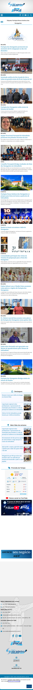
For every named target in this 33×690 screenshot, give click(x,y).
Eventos (3, 191)
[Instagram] (23, 15)
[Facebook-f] (20, 15)
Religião (3, 44)
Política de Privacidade (14, 681)
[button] (1, 15)
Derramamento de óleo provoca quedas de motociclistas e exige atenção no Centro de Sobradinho (13, 439)
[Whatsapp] (28, 15)
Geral (2, 161)
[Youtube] (25, 15)
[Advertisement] (16, 533)
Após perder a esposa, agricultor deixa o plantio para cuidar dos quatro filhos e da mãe (12, 448)
